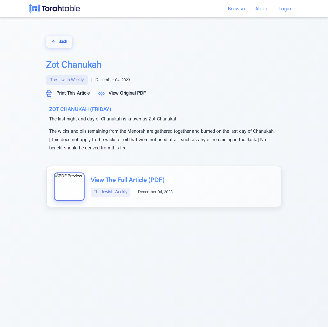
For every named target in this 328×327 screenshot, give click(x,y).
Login (285, 8)
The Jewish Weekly (67, 80)
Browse (236, 8)
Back (62, 42)
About (262, 8)
